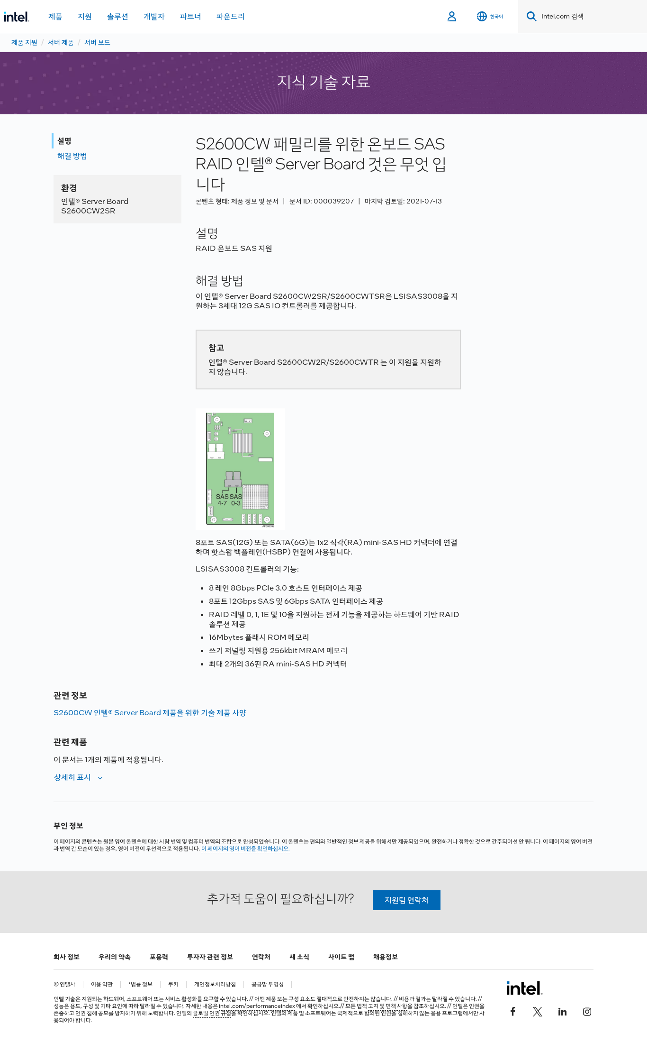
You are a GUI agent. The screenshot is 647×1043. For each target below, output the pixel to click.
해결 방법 (72, 156)
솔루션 (117, 16)
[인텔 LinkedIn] (562, 1011)
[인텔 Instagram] (586, 1011)
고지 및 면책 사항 (387, 1006)
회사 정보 (67, 956)
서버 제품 (61, 42)
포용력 (159, 956)
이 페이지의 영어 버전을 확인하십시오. (245, 848)
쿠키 (173, 984)
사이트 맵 (341, 956)
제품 (55, 16)
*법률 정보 (140, 984)
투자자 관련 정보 (210, 956)
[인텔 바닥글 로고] (524, 988)
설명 (64, 141)
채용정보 (385, 956)
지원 (85, 16)
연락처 (261, 956)
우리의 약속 (115, 956)
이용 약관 (102, 984)
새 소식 (299, 956)
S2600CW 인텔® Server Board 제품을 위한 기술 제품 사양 (150, 713)
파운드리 (230, 16)
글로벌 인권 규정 (212, 1013)
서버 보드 (97, 42)
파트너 (190, 16)
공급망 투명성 (268, 984)
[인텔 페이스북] (513, 1011)
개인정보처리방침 (215, 984)
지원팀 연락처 (407, 900)
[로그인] (452, 16)
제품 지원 (24, 42)
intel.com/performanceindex (257, 1006)
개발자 (154, 16)
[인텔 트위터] (537, 1011)
